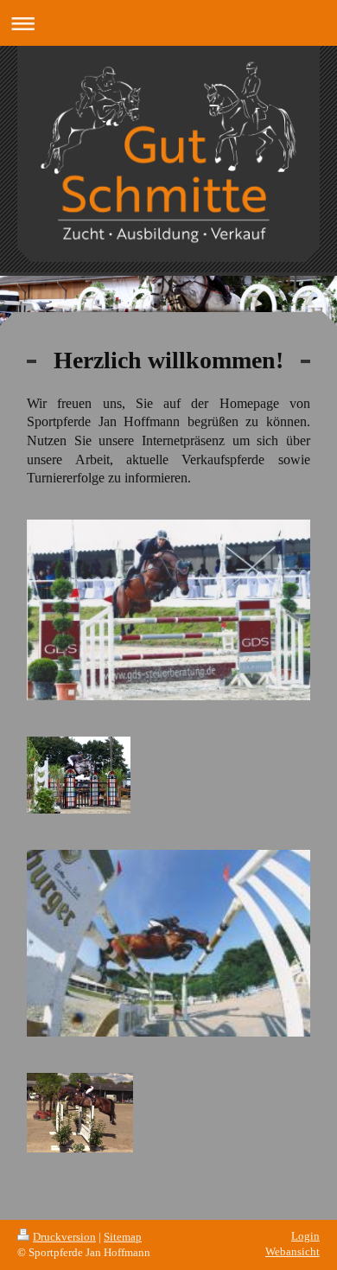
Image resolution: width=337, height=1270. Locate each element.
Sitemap (123, 1236)
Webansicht (292, 1251)
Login (305, 1235)
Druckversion (64, 1236)
